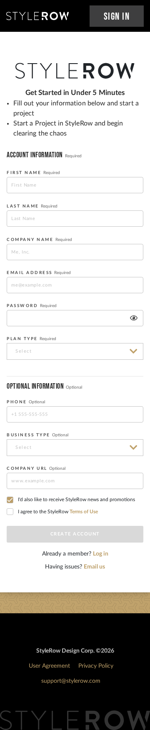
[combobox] (75, 351)
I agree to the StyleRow (58, 511)
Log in (100, 554)
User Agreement (49, 666)
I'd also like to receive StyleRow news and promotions (76, 499)
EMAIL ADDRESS (39, 273)
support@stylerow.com (70, 681)
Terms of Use (84, 511)
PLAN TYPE (31, 339)
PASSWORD (32, 306)
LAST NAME (32, 206)
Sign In (117, 16)
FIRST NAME (33, 173)
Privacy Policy (95, 666)
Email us (94, 567)
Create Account (75, 534)
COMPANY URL (36, 468)
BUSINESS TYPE (37, 435)
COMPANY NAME (39, 240)
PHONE (26, 402)
